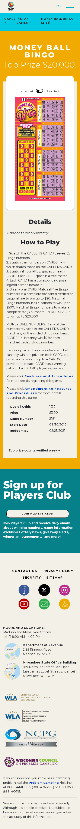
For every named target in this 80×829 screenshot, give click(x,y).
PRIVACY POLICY (57, 571)
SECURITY (32, 577)
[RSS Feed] (64, 604)
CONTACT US (24, 571)
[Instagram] (64, 590)
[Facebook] (24, 590)
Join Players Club (37, 513)
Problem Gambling (44, 783)
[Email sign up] (44, 604)
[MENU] (71, 6)
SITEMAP (54, 577)
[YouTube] (24, 604)
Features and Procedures (49, 376)
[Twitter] (44, 590)
